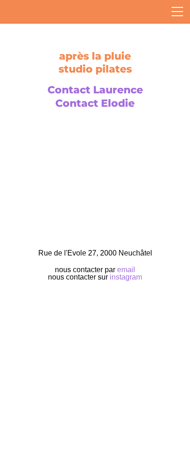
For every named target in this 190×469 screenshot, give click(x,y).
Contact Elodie (95, 103)
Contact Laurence (95, 90)
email (126, 270)
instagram (126, 277)
